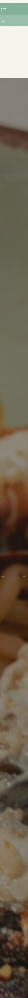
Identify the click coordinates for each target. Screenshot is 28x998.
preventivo (4, 9)
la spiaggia (4, 21)
